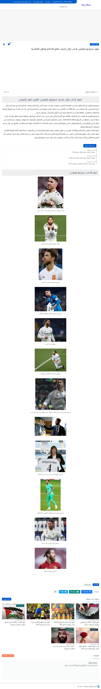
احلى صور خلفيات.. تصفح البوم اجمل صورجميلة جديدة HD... (89, 647)
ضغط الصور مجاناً (38, 1)
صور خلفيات (94, 44)
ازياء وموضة (63, 6)
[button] (86, 591)
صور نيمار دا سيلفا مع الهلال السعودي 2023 (81, 163)
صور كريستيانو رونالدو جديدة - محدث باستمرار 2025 (40, 623)
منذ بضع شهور (90, 150)
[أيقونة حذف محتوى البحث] (3, 1)
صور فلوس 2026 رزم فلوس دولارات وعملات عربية (89, 623)
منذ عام (71, 620)
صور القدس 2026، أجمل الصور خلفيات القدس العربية (15, 623)
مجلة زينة (86, 4)
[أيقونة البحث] (7, 1)
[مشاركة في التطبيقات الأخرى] (55, 591)
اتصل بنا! (47, 1)
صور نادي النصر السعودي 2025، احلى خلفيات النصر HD (64, 623)
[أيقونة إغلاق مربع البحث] (10, 1)
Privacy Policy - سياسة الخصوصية (62, 1)
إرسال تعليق (92, 663)
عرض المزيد (6, 599)
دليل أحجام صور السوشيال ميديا (22, 1)
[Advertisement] (50, 26)
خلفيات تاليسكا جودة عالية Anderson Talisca (82, 158)
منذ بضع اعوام (90, 156)
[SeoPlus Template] (98, 686)
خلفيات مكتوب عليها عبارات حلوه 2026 (83, 152)
